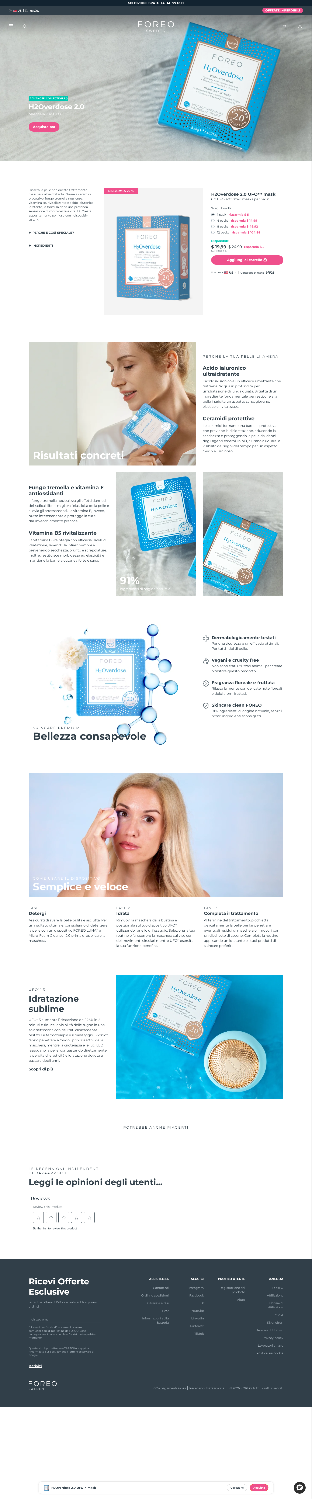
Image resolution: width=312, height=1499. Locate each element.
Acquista (259, 1487)
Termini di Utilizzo (270, 1330)
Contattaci (161, 1288)
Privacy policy (273, 1338)
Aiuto (241, 1300)
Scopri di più (41, 1069)
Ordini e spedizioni (155, 1295)
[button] (300, 1488)
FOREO (277, 1288)
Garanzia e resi (158, 1303)
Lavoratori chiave (270, 1345)
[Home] (156, 27)
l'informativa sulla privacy (45, 1351)
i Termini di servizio (79, 1351)
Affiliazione (275, 1295)
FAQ (165, 1311)
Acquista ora (44, 127)
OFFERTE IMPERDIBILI (282, 10)
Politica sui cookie (269, 1353)
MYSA (279, 1315)
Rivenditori (275, 1323)
